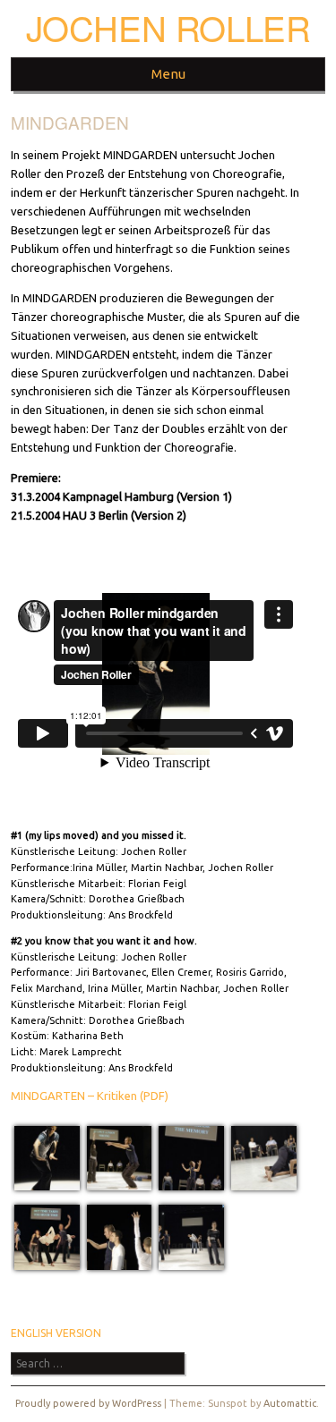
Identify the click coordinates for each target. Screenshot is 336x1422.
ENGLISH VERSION (56, 1333)
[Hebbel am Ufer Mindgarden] (47, 1186)
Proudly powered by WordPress (88, 1403)
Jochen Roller (168, 27)
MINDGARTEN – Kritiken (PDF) (89, 1095)
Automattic (289, 1403)
